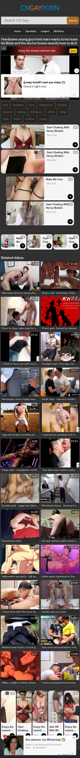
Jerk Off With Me (54, 728)
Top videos (30, 31)
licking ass (36, 111)
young (43, 118)
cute (31, 104)
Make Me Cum (54, 179)
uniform (30, 118)
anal (5, 104)
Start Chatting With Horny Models (58, 129)
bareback (18, 104)
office (51, 111)
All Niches (59, 31)
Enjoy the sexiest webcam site (36, 50)
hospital (8, 111)
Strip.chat (52, 135)
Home (17, 31)
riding (62, 111)
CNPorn (40, 8)
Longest (45, 31)
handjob (62, 104)
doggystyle (46, 104)
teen (6, 118)
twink (17, 118)
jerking (21, 111)
